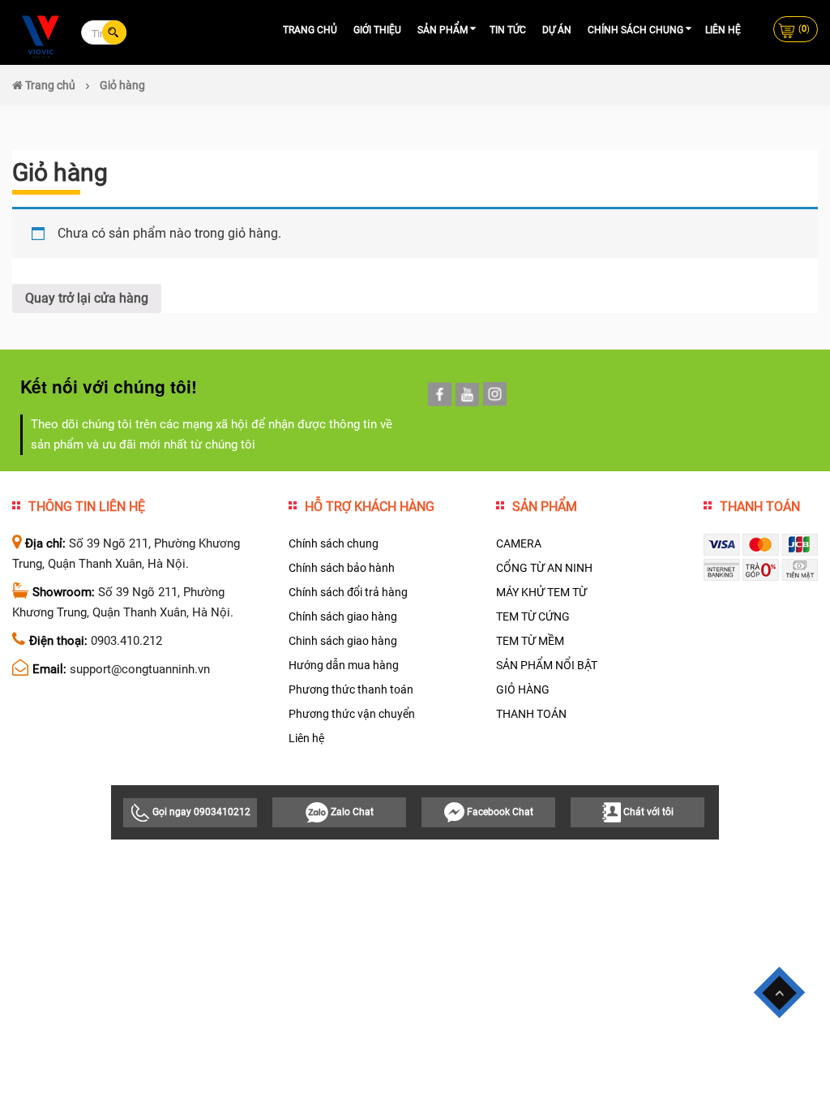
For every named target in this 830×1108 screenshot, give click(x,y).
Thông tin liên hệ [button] (86, 506)
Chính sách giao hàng (343, 616)
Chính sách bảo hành (342, 567)
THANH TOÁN (531, 713)
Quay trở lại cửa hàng (86, 298)
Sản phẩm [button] (544, 506)
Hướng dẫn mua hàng (344, 665)
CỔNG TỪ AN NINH (544, 567)
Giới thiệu (377, 30)
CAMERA (518, 543)
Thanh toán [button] (760, 506)
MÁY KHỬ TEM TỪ (541, 592)
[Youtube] (467, 394)
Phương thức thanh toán (351, 689)
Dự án (556, 30)
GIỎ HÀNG (523, 689)
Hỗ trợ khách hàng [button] (369, 506)
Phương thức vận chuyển (352, 713)
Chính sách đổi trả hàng (348, 592)
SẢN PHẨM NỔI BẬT (546, 665)
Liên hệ (723, 30)
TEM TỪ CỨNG (533, 616)
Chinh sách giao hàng (343, 640)
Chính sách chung (635, 30)
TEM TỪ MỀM (530, 640)
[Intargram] (494, 394)
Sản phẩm (442, 30)
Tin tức (508, 30)
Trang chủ (310, 30)
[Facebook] (439, 394)
